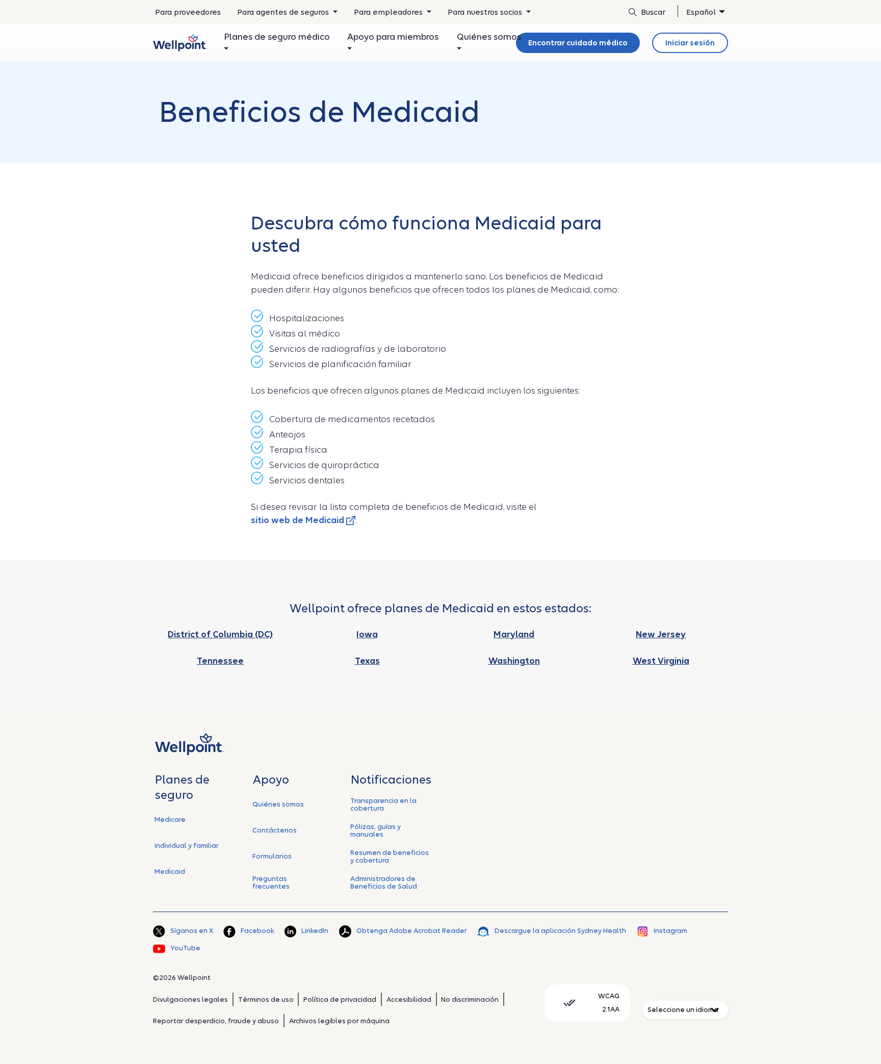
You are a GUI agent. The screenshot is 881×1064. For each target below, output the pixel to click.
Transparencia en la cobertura (383, 804)
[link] (180, 43)
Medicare (170, 819)
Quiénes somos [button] (489, 37)
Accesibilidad (408, 999)
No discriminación (470, 999)
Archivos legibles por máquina (339, 1021)
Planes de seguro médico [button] (277, 37)
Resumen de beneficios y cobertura (389, 856)
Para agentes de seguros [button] (284, 12)
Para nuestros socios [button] (486, 12)
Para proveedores (187, 15)
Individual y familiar (186, 845)
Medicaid (169, 871)
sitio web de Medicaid (298, 520)
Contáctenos (274, 830)
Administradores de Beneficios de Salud (383, 882)
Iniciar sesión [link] (690, 42)
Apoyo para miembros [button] (392, 37)
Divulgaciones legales (190, 999)
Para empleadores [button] (389, 12)
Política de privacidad (339, 999)
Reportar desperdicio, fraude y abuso (216, 1021)
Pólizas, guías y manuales (375, 830)
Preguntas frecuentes (271, 882)
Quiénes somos (278, 804)
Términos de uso (266, 999)
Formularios (272, 856)
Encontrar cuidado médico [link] (578, 42)
